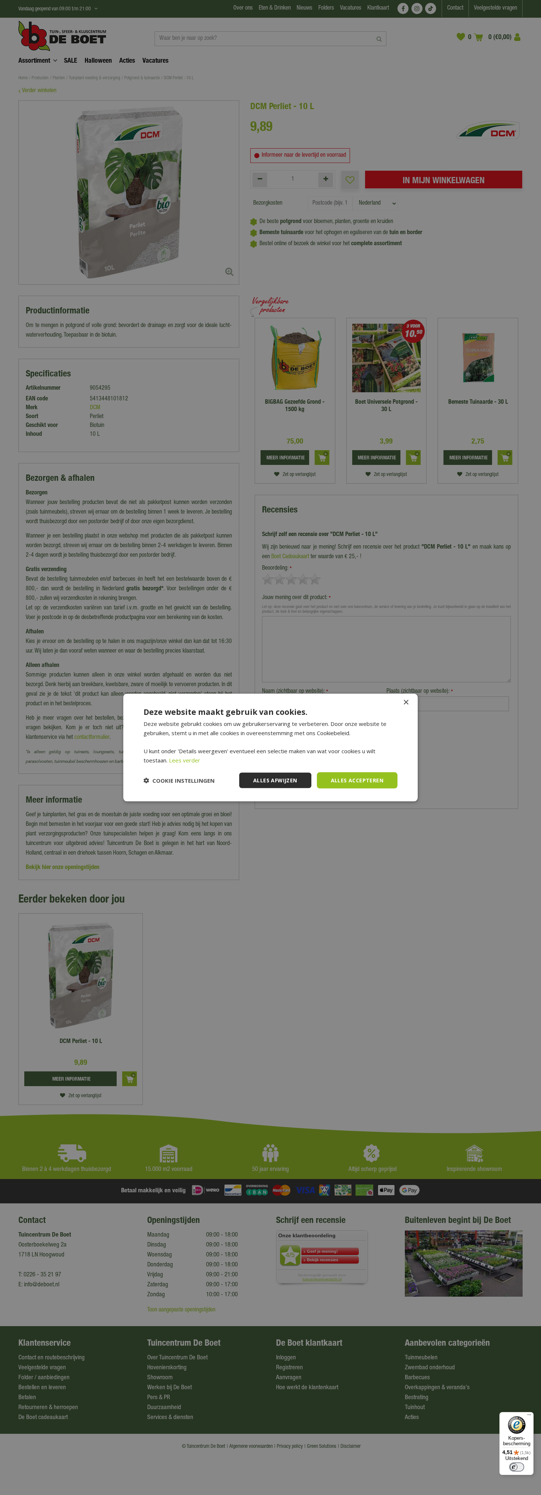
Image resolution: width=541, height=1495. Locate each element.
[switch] (516, 1467)
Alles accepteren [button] (357, 779)
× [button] (406, 702)
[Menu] (529, 1416)
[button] (179, 780)
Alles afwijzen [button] (275, 779)
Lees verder (184, 760)
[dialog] (270, 747)
